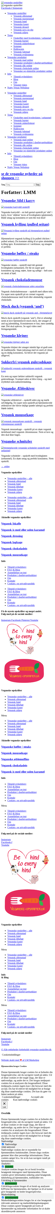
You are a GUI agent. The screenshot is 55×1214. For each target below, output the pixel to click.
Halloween (18, 49)
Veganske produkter (17, 57)
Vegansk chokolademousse (21, 280)
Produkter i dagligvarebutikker (22, 575)
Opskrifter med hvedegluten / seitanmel (32, 38)
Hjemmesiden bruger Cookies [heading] (14, 1066)
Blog (15, 79)
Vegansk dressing (12, 536)
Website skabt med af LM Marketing (20, 1060)
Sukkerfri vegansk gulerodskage (26, 362)
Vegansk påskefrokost (24, 43)
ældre (5, 466)
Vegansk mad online (23, 60)
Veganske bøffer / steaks (20, 253)
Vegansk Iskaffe (11, 523)
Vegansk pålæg (20, 32)
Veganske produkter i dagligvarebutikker (33, 63)
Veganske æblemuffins (15, 759)
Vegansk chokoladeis (14, 548)
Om (15, 82)
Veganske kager (21, 24)
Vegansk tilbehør (15, 486)
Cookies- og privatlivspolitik (21, 583)
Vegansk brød (20, 21)
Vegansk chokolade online (26, 68)
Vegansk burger (21, 40)
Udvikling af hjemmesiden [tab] (14, 1180)
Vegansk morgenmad (23, 18)
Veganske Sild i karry (18, 201)
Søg (3, 184)
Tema (10, 35)
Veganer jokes (20, 85)
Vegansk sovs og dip (23, 29)
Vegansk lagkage (11, 542)
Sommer (17, 46)
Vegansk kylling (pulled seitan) (25, 224)
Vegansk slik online (22, 65)
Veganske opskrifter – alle (19, 478)
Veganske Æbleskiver (18, 388)
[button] (27, 715)
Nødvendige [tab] (7, 1141)
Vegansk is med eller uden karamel (23, 529)
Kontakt (11, 581)
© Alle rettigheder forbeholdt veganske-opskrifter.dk (26, 1049)
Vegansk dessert (21, 27)
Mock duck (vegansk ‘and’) (22, 306)
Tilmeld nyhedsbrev (23, 76)
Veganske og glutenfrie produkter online (32, 71)
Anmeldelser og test (16, 572)
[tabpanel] (27, 1155)
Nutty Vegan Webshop (18, 87)
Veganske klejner (14, 336)
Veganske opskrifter (16, 13)
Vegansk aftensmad (22, 16)
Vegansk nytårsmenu (23, 54)
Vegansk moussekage (17, 415)
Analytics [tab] (5, 1163)
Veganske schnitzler (16, 441)
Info (9, 74)
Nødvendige (11, 1144)
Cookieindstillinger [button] (11, 1054)
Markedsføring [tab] (8, 1194)
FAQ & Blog (13, 570)
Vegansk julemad (21, 52)
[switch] (3, 1166)
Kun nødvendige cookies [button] (25, 1099)
